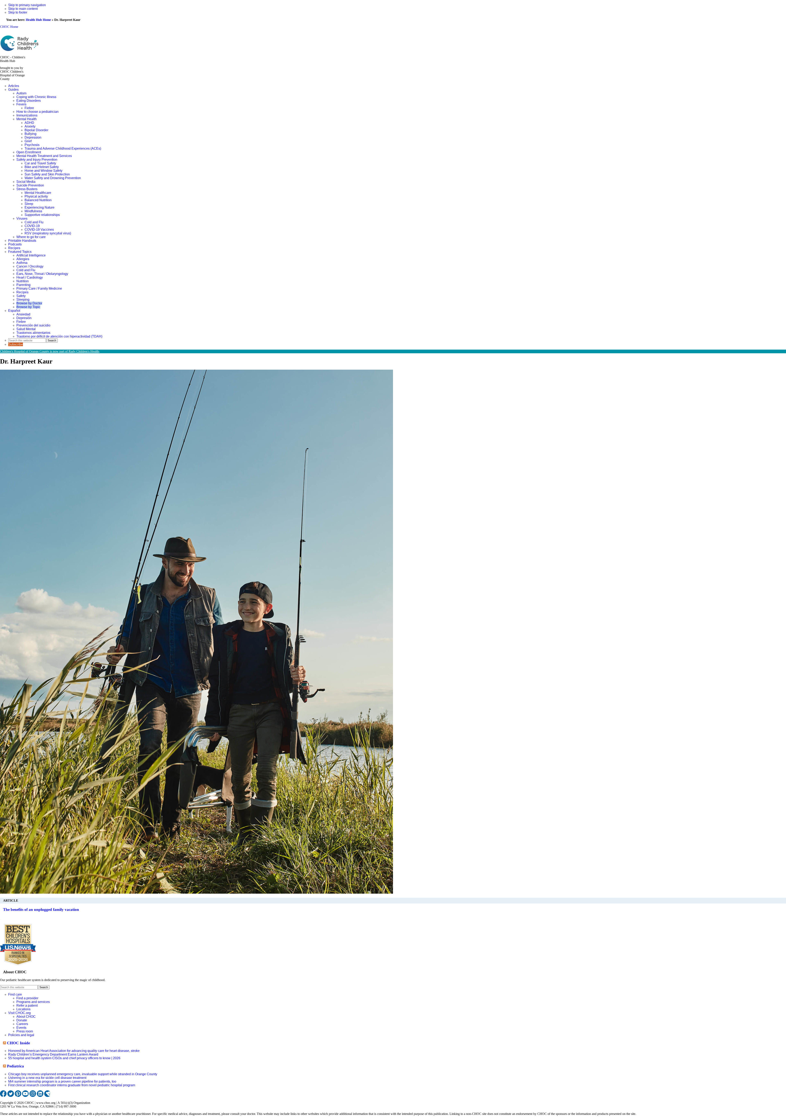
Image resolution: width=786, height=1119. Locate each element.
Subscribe (15, 344)
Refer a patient (27, 1005)
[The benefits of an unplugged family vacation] (196, 892)
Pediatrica (15, 1066)
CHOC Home (9, 26)
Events (21, 1027)
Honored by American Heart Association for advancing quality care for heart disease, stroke (74, 1050)
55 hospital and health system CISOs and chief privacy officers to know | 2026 (64, 1058)
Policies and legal (21, 1035)
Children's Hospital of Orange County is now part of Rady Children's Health (49, 351)
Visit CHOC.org (19, 1013)
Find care (15, 994)
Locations (23, 1009)
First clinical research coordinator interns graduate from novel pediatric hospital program (71, 1085)
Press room (24, 1031)
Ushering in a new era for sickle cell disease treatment (47, 1077)
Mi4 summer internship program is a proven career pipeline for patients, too (62, 1081)
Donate (21, 1020)
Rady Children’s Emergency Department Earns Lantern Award (53, 1054)
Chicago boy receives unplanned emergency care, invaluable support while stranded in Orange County (82, 1074)
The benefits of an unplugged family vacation (41, 909)
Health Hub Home (38, 19)
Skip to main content (23, 8)
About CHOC (26, 1016)
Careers (22, 1024)
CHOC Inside (18, 1043)
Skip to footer (17, 12)
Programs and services (33, 1002)
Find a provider (27, 998)
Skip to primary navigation (27, 5)
